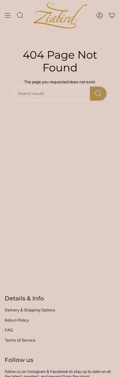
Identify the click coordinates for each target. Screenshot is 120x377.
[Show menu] (7, 15)
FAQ (9, 330)
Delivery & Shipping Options (30, 310)
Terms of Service (20, 340)
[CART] (112, 15)
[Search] (98, 93)
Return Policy (17, 320)
